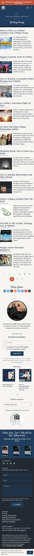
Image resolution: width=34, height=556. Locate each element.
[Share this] (8, 291)
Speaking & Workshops (9, 518)
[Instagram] (7, 463)
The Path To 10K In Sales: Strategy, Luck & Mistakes (16, 224)
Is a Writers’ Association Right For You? (15, 104)
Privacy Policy (5, 500)
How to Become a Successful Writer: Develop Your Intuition (17, 79)
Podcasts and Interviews (9, 515)
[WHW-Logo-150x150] (3, 8)
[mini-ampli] (17, 451)
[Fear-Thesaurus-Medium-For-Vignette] (5, 451)
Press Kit (4, 513)
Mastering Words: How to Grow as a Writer (17, 152)
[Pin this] (25, 291)
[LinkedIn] (10, 463)
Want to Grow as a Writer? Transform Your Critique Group (14, 31)
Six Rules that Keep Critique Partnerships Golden (13, 128)
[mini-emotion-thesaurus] (28, 451)
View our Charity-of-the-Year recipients (14, 530)
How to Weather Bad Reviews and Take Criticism (16, 175)
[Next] (22, 279)
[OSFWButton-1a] (17, 419)
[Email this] (4, 291)
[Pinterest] (14, 463)
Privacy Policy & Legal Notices (11, 520)
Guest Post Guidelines (8, 522)
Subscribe (17, 353)
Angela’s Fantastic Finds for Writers (16, 57)
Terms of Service (15, 500)
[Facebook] (3, 463)
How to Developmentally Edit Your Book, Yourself (24, 387)
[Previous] (4, 274)
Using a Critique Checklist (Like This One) (16, 200)
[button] (28, 8)
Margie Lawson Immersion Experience (12, 248)
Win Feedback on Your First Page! (8, 385)
